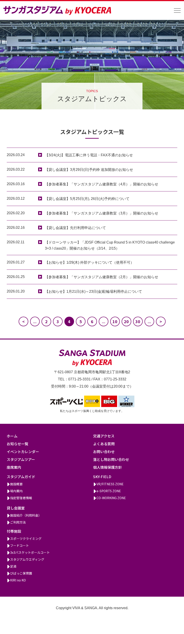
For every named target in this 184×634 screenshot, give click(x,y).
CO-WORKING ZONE (111, 498)
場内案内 (16, 491)
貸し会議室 (16, 508)
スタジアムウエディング (27, 559)
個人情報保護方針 (107, 467)
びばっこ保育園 (21, 573)
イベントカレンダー (23, 451)
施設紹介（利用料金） (26, 515)
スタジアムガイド (21, 476)
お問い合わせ (104, 451)
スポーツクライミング (26, 538)
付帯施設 (14, 531)
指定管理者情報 (21, 498)
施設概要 (16, 484)
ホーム (12, 436)
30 (137, 321)
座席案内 (14, 467)
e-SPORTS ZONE (108, 491)
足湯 (13, 566)
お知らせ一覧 (17, 443)
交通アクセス (103, 436)
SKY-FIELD (102, 476)
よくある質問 (104, 443)
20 (126, 321)
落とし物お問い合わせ (111, 459)
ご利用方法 (18, 522)
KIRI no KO (18, 580)
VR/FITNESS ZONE (110, 484)
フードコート (19, 545)
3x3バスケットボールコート (30, 552)
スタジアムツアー (21, 459)
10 (114, 321)
